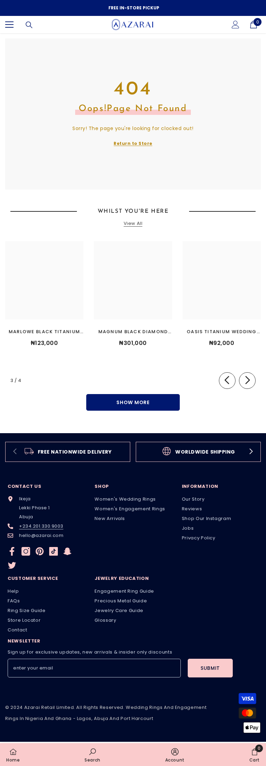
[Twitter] (12, 565)
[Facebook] (12, 551)
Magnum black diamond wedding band (133, 332)
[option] (133, 8)
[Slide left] (227, 380)
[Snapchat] (67, 551)
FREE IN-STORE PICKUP (133, 8)
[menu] (9, 24)
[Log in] (235, 24)
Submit (210, 668)
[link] (67, 452)
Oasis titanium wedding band (222, 332)
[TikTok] (53, 551)
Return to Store (133, 143)
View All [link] (133, 224)
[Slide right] (247, 380)
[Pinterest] (39, 551)
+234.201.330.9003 (41, 526)
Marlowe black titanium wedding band (44, 332)
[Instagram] (25, 551)
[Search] (29, 25)
